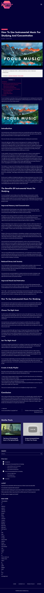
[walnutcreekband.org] (7, 4)
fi (1, 530)
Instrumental (4, 29)
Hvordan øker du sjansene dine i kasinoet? (10, 487)
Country (3, 520)
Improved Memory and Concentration (10, 84)
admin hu (3, 511)
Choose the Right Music (8, 90)
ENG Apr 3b (3, 529)
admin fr (3, 508)
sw (2, 574)
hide (13, 79)
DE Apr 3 (3, 522)
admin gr (3, 509)
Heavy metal (4, 539)
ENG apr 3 (3, 527)
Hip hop (3, 541)
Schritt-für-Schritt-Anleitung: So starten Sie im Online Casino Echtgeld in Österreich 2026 (20, 489)
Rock (2, 569)
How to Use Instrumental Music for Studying (11, 89)
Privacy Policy (31, 583)
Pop (2, 564)
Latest (2, 550)
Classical (3, 518)
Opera (2, 560)
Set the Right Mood (7, 92)
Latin (2, 551)
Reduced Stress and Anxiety (8, 86)
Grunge (3, 537)
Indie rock (3, 544)
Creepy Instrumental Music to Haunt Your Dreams (32, 439)
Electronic (3, 525)
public (2, 565)
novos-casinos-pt (5, 557)
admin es (3, 506)
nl (1, 553)
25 (2, 502)
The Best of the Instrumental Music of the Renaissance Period (34, 410)
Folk (2, 532)
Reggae (3, 567)
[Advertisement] (22, 17)
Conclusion (4, 95)
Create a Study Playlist (7, 93)
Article (2, 513)
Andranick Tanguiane (12, 75)
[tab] (19, 444)
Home (14, 583)
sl (1, 571)
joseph (3, 38)
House (2, 543)
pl (1, 562)
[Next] (41, 433)
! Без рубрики (4, 501)
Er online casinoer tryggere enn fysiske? (9, 494)
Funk (2, 534)
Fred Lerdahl (20, 75)
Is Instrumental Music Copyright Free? (9, 409)
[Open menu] (41, 4)
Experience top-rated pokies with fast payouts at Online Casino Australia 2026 (18, 485)
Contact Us (22, 583)
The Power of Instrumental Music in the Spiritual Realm (10, 439)
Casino (2, 516)
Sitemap (39, 583)
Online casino (4, 558)
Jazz (2, 548)
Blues (2, 515)
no (1, 555)
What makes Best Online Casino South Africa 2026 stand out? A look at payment (18, 492)
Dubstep (3, 523)
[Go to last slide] (3, 433)
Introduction (4, 81)
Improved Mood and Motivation (9, 87)
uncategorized (4, 576)
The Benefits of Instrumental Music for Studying (11, 83)
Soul (2, 572)
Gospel (2, 536)
